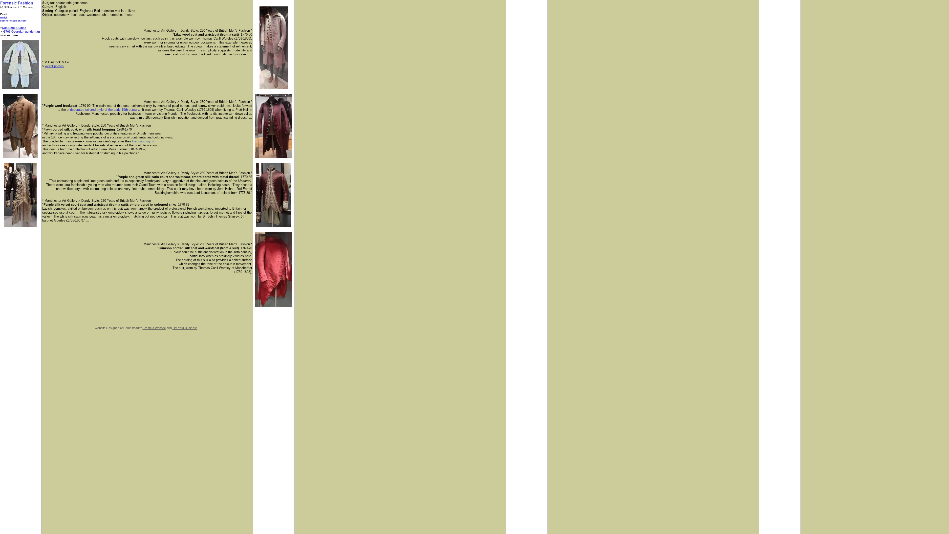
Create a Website (154, 328)
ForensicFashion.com (13, 20)
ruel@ (3, 17)
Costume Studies (14, 28)
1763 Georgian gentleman (22, 31)
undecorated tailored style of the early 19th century (103, 109)
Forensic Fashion (16, 3)
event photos (54, 66)
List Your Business (185, 328)
